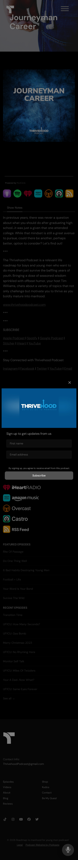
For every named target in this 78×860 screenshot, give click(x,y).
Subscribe (39, 475)
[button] (70, 382)
